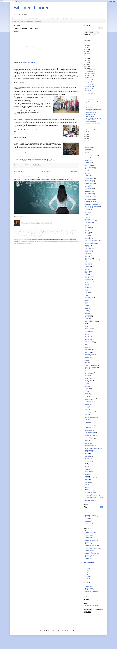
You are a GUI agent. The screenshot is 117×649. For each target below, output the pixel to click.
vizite (86, 481)
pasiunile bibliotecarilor (90, 398)
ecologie (87, 294)
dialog (86, 282)
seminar (87, 453)
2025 (86, 42)
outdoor (87, 393)
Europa (86, 302)
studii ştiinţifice (88, 464)
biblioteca (87, 176)
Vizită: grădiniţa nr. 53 (91, 112)
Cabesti (87, 217)
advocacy (87, 152)
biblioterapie (88, 211)
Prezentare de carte (89, 411)
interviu (86, 344)
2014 (86, 62)
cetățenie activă (88, 242)
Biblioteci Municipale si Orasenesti (92, 202)
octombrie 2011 (90, 73)
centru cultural (88, 238)
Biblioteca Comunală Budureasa (92, 545)
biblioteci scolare (88, 209)
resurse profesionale (89, 438)
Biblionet (87, 175)
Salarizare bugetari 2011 (91, 129)
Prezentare (87, 409)
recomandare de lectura (90, 435)
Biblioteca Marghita (89, 555)
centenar (87, 237)
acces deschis (88, 146)
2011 (86, 68)
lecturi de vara (88, 364)
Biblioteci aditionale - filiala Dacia (93, 105)
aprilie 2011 (89, 84)
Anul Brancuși (88, 162)
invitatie (87, 346)
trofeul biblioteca (88, 474)
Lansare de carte (88, 359)
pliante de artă (88, 404)
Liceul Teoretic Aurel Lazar (91, 367)
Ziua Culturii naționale (90, 492)
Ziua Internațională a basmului (91, 495)
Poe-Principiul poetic (90, 114)
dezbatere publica (89, 281)
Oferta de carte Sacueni (90, 593)
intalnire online (88, 341)
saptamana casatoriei (89, 445)
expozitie (87, 308)
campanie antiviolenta (90, 220)
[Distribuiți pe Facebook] (38, 165)
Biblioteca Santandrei (89, 530)
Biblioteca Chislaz (89, 588)
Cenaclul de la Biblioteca (90, 515)
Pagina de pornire (46, 171)
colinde (86, 261)
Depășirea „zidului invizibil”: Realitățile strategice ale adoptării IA (31, 177)
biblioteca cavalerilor (89, 178)
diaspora (87, 284)
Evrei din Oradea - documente (91, 516)
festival (86, 313)
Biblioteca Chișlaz (89, 552)
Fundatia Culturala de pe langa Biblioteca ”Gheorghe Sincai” (27, 21)
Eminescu (16, 31)
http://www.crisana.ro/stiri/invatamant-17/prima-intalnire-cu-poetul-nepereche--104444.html (34, 160)
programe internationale (90, 417)
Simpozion (87, 460)
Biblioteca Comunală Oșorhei (91, 540)
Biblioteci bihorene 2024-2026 (26, 19)
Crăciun (87, 272)
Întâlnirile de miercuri (89, 354)
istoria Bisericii (88, 351)
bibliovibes (87, 212)
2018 (86, 55)
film (86, 323)
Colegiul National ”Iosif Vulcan (91, 259)
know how (87, 355)
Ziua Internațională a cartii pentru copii (93, 497)
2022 (86, 47)
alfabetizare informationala (91, 155)
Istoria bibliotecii (88, 349)
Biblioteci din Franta (89, 198)
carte (86, 225)
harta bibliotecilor (89, 333)
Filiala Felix (87, 318)
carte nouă (87, 230)
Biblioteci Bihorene (32, 62)
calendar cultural (88, 219)
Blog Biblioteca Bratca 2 (90, 589)
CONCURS (87, 266)
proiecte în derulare (89, 425)
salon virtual (87, 440)
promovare (87, 429)
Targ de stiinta (88, 471)
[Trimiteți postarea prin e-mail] (31, 164)
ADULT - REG (88, 150)
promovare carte (88, 430)
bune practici (88, 215)
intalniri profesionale (89, 342)
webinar (87, 484)
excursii (87, 307)
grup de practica (88, 328)
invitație (87, 347)
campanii (87, 224)
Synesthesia (87, 468)
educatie (87, 298)
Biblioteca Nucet (88, 539)
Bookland (87, 214)
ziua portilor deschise (89, 500)
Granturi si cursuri (87, 19)
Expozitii (87, 310)
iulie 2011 (89, 79)
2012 (86, 66)
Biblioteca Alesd (88, 558)
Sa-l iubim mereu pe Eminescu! (93, 123)
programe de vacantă (89, 416)
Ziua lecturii (87, 499)
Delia (88, 570)
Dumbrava (87, 292)
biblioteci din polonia (89, 199)
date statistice (88, 279)
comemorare (88, 263)
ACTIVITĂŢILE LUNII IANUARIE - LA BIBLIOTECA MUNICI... (94, 92)
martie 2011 (89, 86)
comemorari (87, 264)
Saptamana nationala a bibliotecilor (93, 447)
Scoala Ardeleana (89, 450)
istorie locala (88, 352)
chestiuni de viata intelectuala (91, 243)
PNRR (86, 406)
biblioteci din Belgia (89, 194)
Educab (87, 295)
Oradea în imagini (89, 523)
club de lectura (88, 248)
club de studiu (88, 251)
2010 (86, 134)
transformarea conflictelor (90, 473)
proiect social (88, 422)
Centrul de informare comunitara (92, 240)
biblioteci (87, 186)
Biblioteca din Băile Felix (90, 532)
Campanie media (89, 222)
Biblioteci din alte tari (75, 19)
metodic (87, 377)
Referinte (87, 437)
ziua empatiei (88, 494)
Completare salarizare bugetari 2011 (94, 101)
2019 (86, 53)
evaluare (87, 303)
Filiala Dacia (88, 315)
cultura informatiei (89, 276)
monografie (87, 378)
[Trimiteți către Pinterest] (40, 165)
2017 (86, 57)
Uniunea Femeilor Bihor (90, 477)
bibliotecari (87, 185)
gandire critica (88, 326)
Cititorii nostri (89, 128)
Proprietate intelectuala (90, 432)
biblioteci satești (88, 207)
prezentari (87, 412)
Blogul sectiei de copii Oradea (91, 591)
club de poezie (88, 250)
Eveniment (87, 305)
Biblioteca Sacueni (89, 537)
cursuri (86, 277)
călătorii (87, 233)
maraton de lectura (89, 372)
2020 (86, 51)
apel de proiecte (88, 165)
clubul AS (87, 253)
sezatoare (87, 458)
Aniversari (20, 166)
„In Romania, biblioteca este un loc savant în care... (93, 119)
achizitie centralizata (89, 147)
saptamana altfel (88, 443)
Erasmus (87, 300)
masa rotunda (88, 373)
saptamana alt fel (89, 442)
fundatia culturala (89, 325)
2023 (86, 45)
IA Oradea (87, 336)
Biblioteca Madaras (89, 543)
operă (86, 383)
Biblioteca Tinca (88, 542)
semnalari (87, 455)
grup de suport (88, 329)
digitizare (87, 285)
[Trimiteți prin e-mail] (34, 165)
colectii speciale (88, 258)
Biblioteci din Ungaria (89, 201)
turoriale (87, 476)
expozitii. (87, 311)
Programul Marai (88, 419)
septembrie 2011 (90, 75)
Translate (95, 34)
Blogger (75, 630)
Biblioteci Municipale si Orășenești (92, 204)
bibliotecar (89, 576)
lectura (86, 360)
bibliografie (87, 173)
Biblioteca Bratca (88, 586)
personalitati (87, 403)
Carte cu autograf (90, 116)
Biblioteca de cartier (89, 180)
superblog (87, 466)
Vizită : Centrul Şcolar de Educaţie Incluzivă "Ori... (93, 98)
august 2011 (89, 77)
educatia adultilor (89, 297)
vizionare (87, 479)
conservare (87, 269)
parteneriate (87, 396)
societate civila (88, 461)
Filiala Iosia (87, 320)
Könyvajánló (88, 357)
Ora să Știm (87, 388)
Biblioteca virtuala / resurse (43, 19)
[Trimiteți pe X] (37, 165)
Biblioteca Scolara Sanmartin (91, 534)
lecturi (86, 362)
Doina (88, 572)
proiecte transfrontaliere (90, 427)
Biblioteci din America (89, 191)
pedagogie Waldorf (89, 401)
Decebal (88, 568)
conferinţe (87, 268)
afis (86, 154)
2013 (86, 64)
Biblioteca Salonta (89, 535)
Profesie (87, 414)
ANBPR (87, 157)
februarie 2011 (90, 88)
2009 (86, 136)
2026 (86, 40)
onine (86, 381)
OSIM (86, 391)
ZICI (86, 489)
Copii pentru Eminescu (91, 121)
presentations (22, 62)
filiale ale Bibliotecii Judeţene (91, 321)
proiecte (87, 424)
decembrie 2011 (90, 69)
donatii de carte (88, 287)
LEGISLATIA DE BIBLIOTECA (91, 365)
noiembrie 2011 (90, 71)
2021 (86, 49)
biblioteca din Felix (89, 181)
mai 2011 (89, 82)
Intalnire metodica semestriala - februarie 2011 (93, 103)
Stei (86, 463)
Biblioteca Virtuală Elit (90, 183)
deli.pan (88, 578)
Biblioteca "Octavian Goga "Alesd (92, 553)
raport (86, 434)
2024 (86, 44)
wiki (86, 486)
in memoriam (88, 339)
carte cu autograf (88, 228)
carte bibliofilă (88, 227)
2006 (86, 140)
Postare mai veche (75, 171)
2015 (86, 60)
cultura (86, 274)
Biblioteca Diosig (88, 556)
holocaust (87, 334)
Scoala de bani (88, 451)
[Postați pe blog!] (35, 165)
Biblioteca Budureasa (89, 550)
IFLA (86, 338)
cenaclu (87, 235)
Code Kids (87, 255)
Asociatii (87, 170)
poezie (86, 407)
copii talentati (88, 271)
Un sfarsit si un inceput (91, 131)
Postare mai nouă (18, 171)
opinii (86, 385)
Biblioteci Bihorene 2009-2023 (59, 19)
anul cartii (87, 163)
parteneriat (87, 394)
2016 (86, 58)
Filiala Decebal (88, 316)
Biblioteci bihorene (33, 7)
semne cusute (88, 456)
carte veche (87, 232)
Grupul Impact (88, 331)
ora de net (87, 386)
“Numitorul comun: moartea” (92, 107)
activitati (87, 149)
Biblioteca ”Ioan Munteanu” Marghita (93, 548)
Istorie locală (88, 521)
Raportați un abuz (89, 562)
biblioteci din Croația (89, 196)
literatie (86, 368)
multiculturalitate (88, 380)
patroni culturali (88, 399)
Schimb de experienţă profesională (92, 448)
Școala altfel (87, 469)
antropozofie (88, 160)
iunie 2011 (89, 81)
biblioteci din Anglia (89, 193)
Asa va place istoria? (89, 168)
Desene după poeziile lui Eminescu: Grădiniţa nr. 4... (94, 110)
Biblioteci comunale (89, 189)
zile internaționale (89, 490)
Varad (86, 525)
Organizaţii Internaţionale (90, 390)
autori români (88, 172)
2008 (86, 138)
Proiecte (14, 19)
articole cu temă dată (89, 167)
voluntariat (87, 482)
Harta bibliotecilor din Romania (92, 520)
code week (87, 256)
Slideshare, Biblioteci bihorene (91, 605)
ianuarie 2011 (90, 90)
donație (86, 289)
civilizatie (87, 246)
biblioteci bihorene (89, 188)
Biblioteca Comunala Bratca (91, 547)
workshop (87, 487)
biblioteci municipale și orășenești (92, 206)
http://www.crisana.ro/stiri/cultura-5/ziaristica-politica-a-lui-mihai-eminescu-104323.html (33, 159)
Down (86, 290)
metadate (87, 375)
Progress (87, 420)
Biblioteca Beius (88, 585)
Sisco (88, 574)
